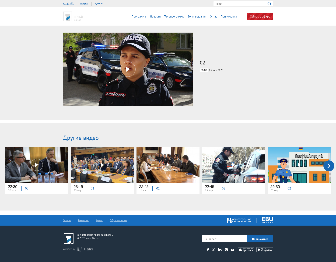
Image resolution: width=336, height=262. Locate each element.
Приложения (229, 16)
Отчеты (67, 220)
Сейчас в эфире (260, 16)
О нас (213, 16)
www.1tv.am (92, 238)
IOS (246, 249)
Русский (98, 3)
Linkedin (220, 249)
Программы (139, 16)
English (84, 3)
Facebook (208, 249)
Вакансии (83, 220)
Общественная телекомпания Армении (83, 16)
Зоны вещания (197, 16)
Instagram (226, 249)
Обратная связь (118, 220)
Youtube (232, 249)
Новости (155, 16)
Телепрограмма (174, 16)
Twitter (213, 249)
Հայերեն (68, 3)
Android (264, 249)
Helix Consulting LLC (78, 249)
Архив (99, 220)
